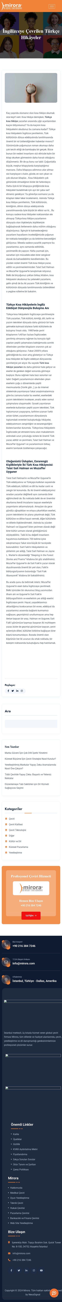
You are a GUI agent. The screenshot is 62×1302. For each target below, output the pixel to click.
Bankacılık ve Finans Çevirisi (24, 1218)
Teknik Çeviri (16, 1203)
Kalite (16, 1134)
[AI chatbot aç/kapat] (54, 1293)
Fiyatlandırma (20, 1154)
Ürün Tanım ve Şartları (24, 1164)
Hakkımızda (16, 1188)
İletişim (30, 915)
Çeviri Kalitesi (16, 824)
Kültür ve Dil (15, 841)
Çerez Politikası (21, 1169)
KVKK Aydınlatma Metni (25, 1149)
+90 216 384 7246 (31, 905)
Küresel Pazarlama (18, 847)
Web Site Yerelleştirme (21, 1223)
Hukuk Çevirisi (17, 1208)
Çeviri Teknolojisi (17, 830)
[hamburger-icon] (52, 6)
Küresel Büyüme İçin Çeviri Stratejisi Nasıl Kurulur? (30, 758)
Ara (8, 711)
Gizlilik (16, 1144)
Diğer (11, 835)
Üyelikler (17, 1139)
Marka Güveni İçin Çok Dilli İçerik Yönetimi (26, 753)
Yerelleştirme (15, 852)
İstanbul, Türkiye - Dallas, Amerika (35, 981)
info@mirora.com (24, 963)
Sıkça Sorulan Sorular (24, 1159)
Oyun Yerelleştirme (19, 1198)
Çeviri (12, 819)
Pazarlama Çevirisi (19, 1213)
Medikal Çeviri (17, 1193)
